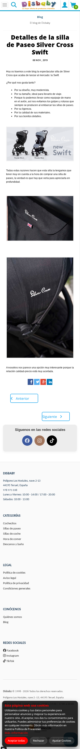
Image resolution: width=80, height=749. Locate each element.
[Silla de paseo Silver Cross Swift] (40, 144)
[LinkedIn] (49, 382)
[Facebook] (30, 382)
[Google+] (43, 382)
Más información (16, 733)
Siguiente (50, 416)
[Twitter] (37, 382)
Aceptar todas (16, 740)
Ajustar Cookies (61, 740)
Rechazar (38, 740)
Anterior (22, 398)
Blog (40, 17)
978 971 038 (10, 490)
